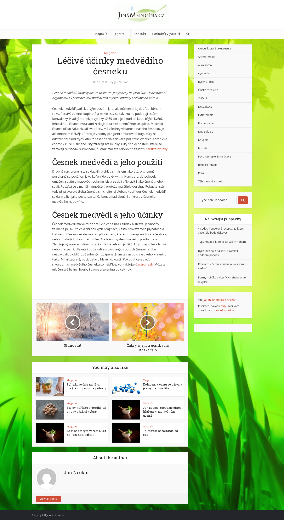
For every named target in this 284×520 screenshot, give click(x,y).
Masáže (203, 148)
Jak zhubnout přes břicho (219, 300)
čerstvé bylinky (157, 149)
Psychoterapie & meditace (214, 156)
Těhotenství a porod (211, 181)
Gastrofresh (144, 264)
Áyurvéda (204, 73)
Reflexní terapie (207, 165)
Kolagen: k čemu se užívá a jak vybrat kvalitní (162, 386)
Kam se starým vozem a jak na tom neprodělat (86, 433)
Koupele (203, 140)
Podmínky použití (166, 34)
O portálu (121, 34)
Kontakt (139, 34)
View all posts (48, 498)
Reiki (201, 173)
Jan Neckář (121, 82)
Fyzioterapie (205, 115)
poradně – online (223, 310)
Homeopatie (206, 123)
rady (223, 306)
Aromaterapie (206, 57)
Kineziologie (205, 131)
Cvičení (202, 98)
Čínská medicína (208, 90)
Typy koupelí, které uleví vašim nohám (222, 241)
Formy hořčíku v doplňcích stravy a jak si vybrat (86, 409)
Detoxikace (205, 106)
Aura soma (205, 65)
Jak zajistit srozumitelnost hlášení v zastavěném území (163, 411)
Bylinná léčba (206, 81)
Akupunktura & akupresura (214, 48)
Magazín (101, 34)
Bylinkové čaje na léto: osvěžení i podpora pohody (86, 386)
